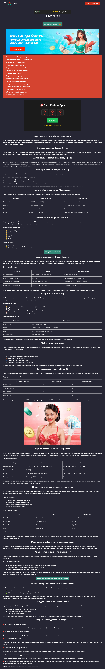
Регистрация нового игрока (15, 65)
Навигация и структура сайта (15, 89)
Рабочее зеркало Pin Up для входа (17, 57)
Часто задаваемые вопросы (15, 95)
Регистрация (95, 3)
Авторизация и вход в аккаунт (15, 62)
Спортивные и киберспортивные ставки (19, 76)
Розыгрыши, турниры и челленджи (17, 78)
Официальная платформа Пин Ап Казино (19, 59)
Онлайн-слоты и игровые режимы (17, 70)
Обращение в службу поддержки (16, 92)
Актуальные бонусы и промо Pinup (17, 68)
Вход (87, 3)
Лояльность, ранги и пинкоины (16, 81)
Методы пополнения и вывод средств (18, 84)
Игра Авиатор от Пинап (13, 73)
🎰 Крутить (52, 120)
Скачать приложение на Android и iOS (18, 86)
